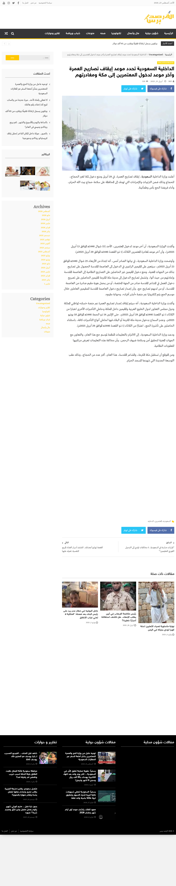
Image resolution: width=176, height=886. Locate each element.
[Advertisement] (118, 218)
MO (170, 81)
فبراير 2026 (45, 227)
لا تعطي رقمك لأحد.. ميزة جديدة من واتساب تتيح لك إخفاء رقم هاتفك (27, 102)
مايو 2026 (46, 215)
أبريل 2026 (45, 219)
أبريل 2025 (45, 267)
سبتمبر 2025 (45, 247)
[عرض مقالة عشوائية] (6, 33)
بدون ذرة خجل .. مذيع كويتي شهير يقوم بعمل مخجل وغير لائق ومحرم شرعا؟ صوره (21, 809)
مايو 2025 (46, 263)
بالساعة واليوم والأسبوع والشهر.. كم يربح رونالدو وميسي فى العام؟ (28, 125)
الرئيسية (168, 33)
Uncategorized (156, 54)
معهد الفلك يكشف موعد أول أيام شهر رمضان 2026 (80, 811)
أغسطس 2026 (44, 211)
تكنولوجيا (116, 33)
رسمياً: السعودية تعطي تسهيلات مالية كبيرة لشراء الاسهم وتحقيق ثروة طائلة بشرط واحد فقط (81, 795)
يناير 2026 (46, 231)
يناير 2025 (46, 280)
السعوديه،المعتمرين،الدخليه (159, 521)
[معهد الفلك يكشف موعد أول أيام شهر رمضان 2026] (107, 814)
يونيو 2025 (45, 259)
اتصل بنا (25, 3)
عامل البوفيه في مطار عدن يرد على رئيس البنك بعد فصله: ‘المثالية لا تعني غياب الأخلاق (80, 614)
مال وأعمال (133, 33)
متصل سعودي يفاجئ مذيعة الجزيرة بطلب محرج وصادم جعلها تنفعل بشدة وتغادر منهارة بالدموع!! (21, 792)
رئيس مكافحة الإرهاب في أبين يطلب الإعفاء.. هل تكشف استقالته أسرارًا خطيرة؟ (118, 617)
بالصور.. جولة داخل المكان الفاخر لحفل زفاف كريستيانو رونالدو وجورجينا (27, 136)
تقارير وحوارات (52, 33)
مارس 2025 (45, 271)
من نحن (33, 3)
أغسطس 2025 (44, 251)
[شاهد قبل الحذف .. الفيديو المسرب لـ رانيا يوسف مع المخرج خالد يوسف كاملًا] (48, 758)
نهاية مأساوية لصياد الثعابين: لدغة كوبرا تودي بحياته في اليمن (157, 628)
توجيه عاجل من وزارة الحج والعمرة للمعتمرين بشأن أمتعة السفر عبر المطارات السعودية (29, 89)
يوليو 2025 (45, 255)
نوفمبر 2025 (45, 239)
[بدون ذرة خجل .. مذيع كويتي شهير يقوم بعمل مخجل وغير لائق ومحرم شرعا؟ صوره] (48, 811)
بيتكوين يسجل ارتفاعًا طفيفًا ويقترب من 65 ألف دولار (135, 43)
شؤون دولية (151, 33)
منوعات (90, 33)
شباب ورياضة (73, 33)
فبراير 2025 (45, 275)
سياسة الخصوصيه (45, 3)
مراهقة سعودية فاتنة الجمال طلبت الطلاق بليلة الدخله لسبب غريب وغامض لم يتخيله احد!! (21, 774)
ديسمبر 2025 (44, 235)
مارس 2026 (45, 223)
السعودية (146, 177)
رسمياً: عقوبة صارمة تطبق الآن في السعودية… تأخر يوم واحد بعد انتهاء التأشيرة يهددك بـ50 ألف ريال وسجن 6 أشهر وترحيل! (79, 776)
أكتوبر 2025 (45, 243)
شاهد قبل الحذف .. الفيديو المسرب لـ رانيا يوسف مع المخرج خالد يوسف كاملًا (20, 756)
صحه (102, 33)
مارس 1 (47, 284)
